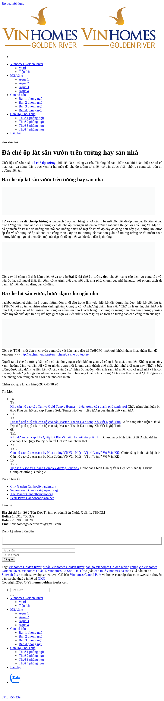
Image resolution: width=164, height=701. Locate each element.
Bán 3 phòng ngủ (30, 106)
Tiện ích (24, 71)
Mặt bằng (16, 75)
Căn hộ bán (18, 95)
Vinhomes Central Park (85, 574)
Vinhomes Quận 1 (34, 571)
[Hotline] (5, 693)
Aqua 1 (24, 79)
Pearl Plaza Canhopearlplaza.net (32, 498)
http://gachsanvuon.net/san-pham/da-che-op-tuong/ (55, 354)
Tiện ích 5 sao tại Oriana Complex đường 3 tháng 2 (44, 468)
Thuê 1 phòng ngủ (31, 118)
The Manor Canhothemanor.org (31, 494)
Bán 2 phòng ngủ (30, 102)
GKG (41, 578)
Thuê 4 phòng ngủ (31, 129)
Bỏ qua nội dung (13, 3)
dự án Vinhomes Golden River (63, 567)
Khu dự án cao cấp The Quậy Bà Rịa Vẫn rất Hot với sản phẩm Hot (56, 437)
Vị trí (22, 68)
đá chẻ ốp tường (44, 163)
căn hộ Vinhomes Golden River (107, 567)
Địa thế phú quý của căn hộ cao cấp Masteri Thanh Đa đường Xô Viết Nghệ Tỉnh (65, 422)
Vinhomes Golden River (26, 64)
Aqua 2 (24, 83)
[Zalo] (15, 682)
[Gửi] (12, 595)
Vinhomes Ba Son (60, 571)
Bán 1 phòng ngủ (30, 98)
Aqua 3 (24, 87)
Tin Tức (79, 571)
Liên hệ (15, 133)
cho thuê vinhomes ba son (111, 571)
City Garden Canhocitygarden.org (33, 486)
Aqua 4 (24, 91)
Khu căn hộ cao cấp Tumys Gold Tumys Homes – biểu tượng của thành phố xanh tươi (68, 406)
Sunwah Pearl (11, 574)
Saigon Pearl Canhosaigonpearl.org (34, 490)
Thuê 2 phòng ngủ (31, 121)
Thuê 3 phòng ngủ (31, 125)
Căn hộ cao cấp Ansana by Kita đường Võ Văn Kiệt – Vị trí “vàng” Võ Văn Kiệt (65, 452)
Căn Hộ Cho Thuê (22, 114)
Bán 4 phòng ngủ (30, 110)
